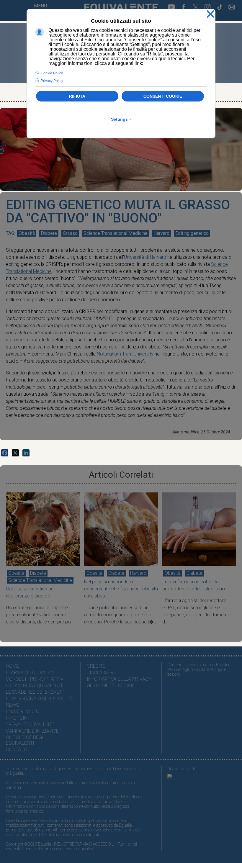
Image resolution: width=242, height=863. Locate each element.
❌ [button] (210, 14)
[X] (15, 452)
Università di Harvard (145, 257)
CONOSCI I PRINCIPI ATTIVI (35, 679)
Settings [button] (121, 119)
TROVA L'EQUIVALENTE (30, 724)
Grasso (70, 233)
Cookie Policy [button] (52, 73)
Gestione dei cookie (111, 685)
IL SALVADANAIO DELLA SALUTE (39, 698)
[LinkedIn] (26, 452)
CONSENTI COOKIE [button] (162, 96)
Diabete (49, 233)
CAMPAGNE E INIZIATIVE (32, 731)
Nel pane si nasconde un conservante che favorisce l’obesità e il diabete (121, 589)
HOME (12, 666)
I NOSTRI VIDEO (22, 711)
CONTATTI (16, 749)
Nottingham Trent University (125, 354)
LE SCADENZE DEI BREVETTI (36, 692)
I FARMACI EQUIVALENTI (32, 672)
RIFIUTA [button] (77, 96)
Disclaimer (100, 672)
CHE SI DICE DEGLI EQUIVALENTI (26, 740)
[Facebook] (4, 452)
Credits (96, 666)
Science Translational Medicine (116, 233)
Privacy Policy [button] (52, 81)
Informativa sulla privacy (119, 679)
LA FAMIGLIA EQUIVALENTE (35, 685)
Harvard (161, 233)
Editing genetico (192, 233)
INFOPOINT (18, 718)
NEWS (12, 705)
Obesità (27, 233)
